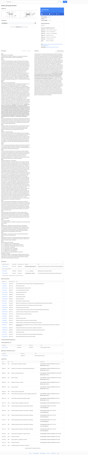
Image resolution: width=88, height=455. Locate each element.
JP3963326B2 (4, 305)
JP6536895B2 (4, 309)
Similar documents (55, 44)
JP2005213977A (5, 296)
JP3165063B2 (4, 318)
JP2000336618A (5, 336)
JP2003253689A (5, 307)
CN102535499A (4, 273)
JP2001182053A (5, 322)
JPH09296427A (4, 313)
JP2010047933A (5, 292)
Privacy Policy (53, 453)
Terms (48, 453)
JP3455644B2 (4, 285)
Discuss (57, 47)
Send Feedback (36, 453)
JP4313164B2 (4, 332)
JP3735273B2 (4, 290)
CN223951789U (4, 327)
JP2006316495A (5, 311)
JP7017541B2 (4, 283)
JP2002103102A (5, 347)
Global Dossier (52, 47)
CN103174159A (4, 266)
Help (58, 453)
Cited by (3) (45, 44)
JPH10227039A (4, 294)
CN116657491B (4, 334)
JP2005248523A (5, 298)
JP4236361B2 (4, 324)
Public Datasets (43, 453)
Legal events (49, 44)
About (30, 453)
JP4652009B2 (4, 316)
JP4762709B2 (4, 303)
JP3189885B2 (4, 320)
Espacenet (48, 47)
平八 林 (45, 18)
